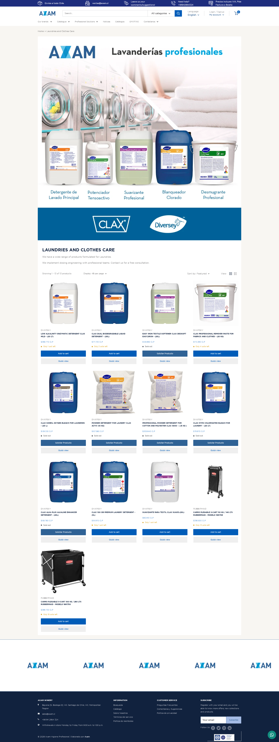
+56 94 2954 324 (50, 720)
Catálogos (119, 22)
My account (215, 15)
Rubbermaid (199, 509)
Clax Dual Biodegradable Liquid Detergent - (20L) (108, 335)
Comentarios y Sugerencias (169, 709)
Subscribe (233, 720)
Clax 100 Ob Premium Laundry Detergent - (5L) (113, 513)
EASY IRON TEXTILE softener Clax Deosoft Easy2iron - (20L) (164, 335)
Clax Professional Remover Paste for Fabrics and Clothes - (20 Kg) (213, 335)
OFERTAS (134, 22)
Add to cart (63, 353)
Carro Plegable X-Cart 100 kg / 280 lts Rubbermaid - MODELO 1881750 (61, 603)
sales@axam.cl (48, 714)
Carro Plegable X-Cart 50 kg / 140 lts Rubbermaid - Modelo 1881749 (213, 513)
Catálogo (117, 709)
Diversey (46, 330)
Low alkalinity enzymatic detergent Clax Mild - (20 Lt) (63, 335)
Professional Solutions (85, 22)
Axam (87, 737)
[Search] (178, 13)
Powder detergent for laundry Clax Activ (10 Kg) (111, 424)
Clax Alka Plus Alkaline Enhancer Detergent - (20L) (59, 513)
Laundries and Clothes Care (60, 31)
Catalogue (62, 22)
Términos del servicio (123, 717)
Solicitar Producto (165, 353)
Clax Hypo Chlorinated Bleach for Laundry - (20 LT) (211, 424)
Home (41, 31)
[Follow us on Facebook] (213, 728)
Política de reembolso (123, 721)
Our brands (43, 22)
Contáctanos (149, 22)
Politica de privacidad (167, 713)
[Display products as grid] (230, 273)
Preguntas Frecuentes (167, 705)
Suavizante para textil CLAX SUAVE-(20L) (163, 512)
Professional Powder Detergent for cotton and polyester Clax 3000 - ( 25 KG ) (164, 424)
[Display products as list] (235, 273)
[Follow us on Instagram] (224, 728)
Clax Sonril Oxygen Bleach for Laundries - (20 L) (63, 424)
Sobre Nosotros (120, 713)
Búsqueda (118, 705)
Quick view (63, 361)
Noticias (106, 22)
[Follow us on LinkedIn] (230, 728)
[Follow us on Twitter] (219, 728)
